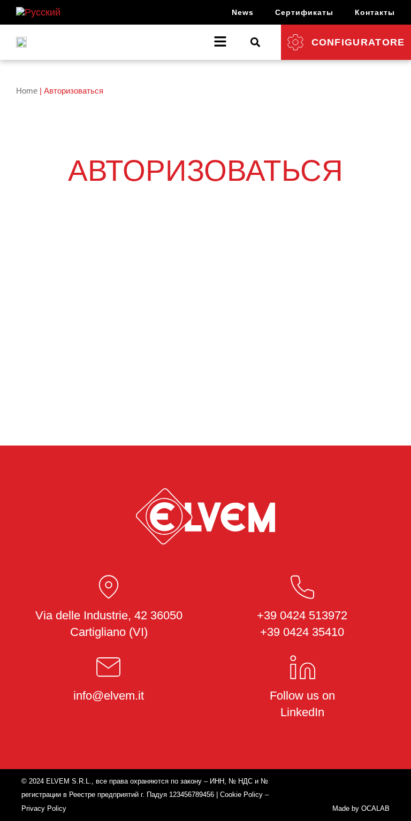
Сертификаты (304, 12)
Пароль (99, 263)
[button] (255, 42)
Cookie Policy (241, 795)
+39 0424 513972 (302, 615)
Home (26, 90)
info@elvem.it (108, 695)
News (243, 12)
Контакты (375, 12)
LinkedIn (302, 712)
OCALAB (375, 808)
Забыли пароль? (206, 375)
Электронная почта (120, 216)
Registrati (268, 342)
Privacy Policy (43, 808)
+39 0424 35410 (302, 632)
